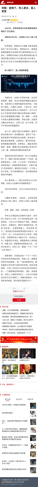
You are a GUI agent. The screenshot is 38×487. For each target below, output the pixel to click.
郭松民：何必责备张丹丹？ (9, 361)
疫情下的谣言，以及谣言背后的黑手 (15, 323)
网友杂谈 (10, 2)
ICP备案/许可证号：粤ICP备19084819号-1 (15, 480)
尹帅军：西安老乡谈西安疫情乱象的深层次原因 (19, 330)
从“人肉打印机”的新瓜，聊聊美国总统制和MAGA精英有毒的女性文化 (14, 430)
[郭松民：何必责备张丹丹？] (10, 353)
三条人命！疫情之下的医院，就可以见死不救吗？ (20, 320)
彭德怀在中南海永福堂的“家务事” (14, 453)
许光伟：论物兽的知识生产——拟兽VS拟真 (15, 446)
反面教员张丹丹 (24, 360)
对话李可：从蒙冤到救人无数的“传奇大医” (27, 377)
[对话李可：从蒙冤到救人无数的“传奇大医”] (27, 369)
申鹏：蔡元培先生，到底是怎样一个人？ (17, 333)
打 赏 (19, 300)
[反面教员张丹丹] (27, 353)
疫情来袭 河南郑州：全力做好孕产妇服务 (17, 326)
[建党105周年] (19, 342)
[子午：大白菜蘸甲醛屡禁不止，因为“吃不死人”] (10, 369)
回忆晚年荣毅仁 (7, 413)
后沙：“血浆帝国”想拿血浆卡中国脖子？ (14, 422)
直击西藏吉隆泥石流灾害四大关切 (14, 469)
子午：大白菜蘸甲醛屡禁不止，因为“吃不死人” (10, 377)
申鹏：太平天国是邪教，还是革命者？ (16, 310)
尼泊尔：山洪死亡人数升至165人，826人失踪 (14, 462)
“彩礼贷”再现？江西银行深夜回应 (14, 405)
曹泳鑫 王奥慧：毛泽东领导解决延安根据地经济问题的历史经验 (15, 438)
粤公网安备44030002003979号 (13, 482)
